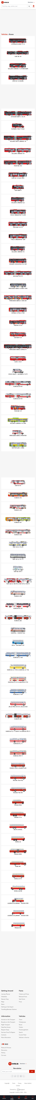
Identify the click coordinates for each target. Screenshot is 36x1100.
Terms (13, 1083)
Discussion (4, 1050)
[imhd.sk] (5, 2)
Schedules (4, 996)
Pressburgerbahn (23, 1029)
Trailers (21, 1027)
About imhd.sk (27, 1083)
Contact (18, 1085)
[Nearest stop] (33, 6)
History (3, 1052)
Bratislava (22, 1063)
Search (21, 1032)
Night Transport (5, 1024)
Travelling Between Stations (9, 1009)
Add (32, 1071)
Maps (2, 1001)
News (2, 1004)
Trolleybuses (22, 1022)
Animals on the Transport (8, 1019)
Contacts (3, 1035)
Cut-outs (3, 1055)
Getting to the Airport (7, 1007)
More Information (6, 1037)
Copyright (7, 1083)
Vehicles (4, 34)
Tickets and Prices (24, 994)
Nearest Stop (5, 999)
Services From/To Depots (8, 1032)
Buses (20, 1024)
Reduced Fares (23, 996)
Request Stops (5, 1029)
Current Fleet (22, 1035)
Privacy (19, 1083)
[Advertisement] (18, 20)
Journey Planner (5, 994)
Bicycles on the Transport (8, 1022)
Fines (20, 1001)
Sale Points (22, 999)
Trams (20, 1019)
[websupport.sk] (21, 1089)
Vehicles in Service (24, 1037)
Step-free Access (6, 1027)
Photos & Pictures (6, 1047)
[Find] (29, 6)
